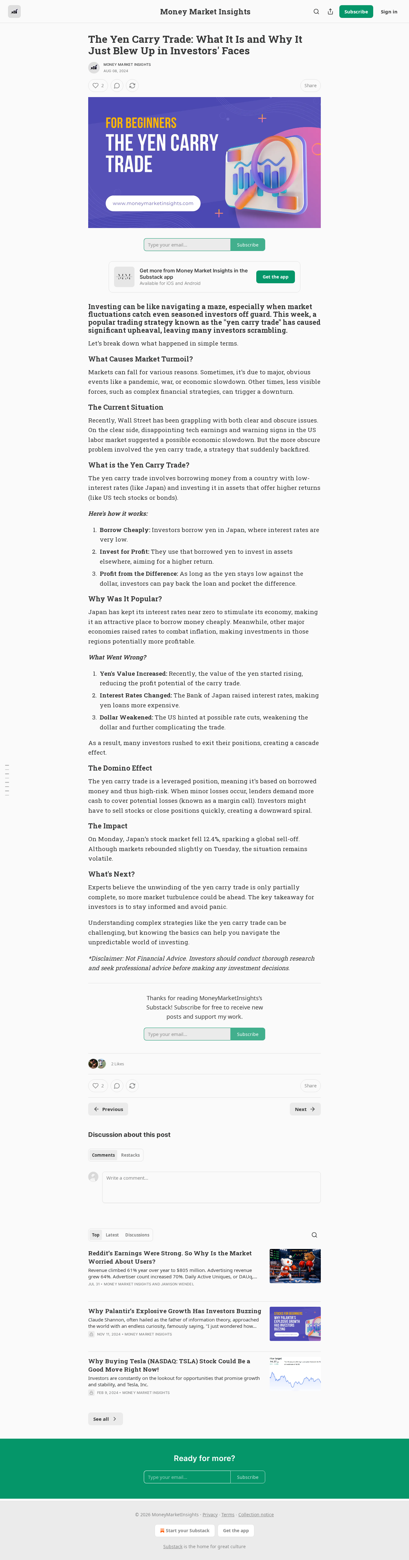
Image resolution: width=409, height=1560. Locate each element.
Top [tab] (95, 1235)
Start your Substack (188, 1530)
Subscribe (356, 11)
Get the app (276, 277)
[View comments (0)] (117, 85)
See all (101, 1419)
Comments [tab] (103, 1155)
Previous (112, 1109)
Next (301, 1109)
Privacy (210, 1514)
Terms (228, 1514)
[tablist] (115, 1155)
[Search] (316, 11)
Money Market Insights (127, 64)
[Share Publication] (330, 11)
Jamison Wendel (177, 1284)
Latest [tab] (112, 1235)
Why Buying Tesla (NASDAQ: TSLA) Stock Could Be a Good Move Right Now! (169, 1365)
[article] (204, 1272)
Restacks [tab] (130, 1155)
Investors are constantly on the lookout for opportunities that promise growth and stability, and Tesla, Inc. (174, 1381)
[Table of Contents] (7, 780)
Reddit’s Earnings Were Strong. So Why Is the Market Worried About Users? (170, 1257)
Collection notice (256, 1514)
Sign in (389, 11)
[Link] (79, 318)
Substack (172, 1546)
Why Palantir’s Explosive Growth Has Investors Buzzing (174, 1311)
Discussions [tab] (137, 1235)
